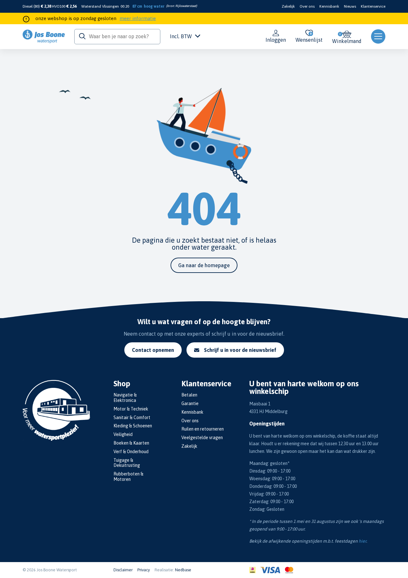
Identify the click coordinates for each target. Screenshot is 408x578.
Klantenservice (373, 6)
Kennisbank (329, 6)
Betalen (189, 394)
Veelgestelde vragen (202, 437)
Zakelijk (288, 6)
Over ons (307, 6)
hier (362, 541)
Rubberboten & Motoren (128, 476)
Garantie (190, 403)
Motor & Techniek (130, 408)
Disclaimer (123, 569)
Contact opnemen (153, 350)
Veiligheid (123, 434)
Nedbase (183, 569)
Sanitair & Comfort (131, 417)
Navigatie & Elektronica (125, 397)
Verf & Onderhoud (131, 451)
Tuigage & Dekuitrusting (126, 463)
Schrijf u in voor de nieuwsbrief (240, 350)
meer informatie (138, 18)
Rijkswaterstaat (185, 6)
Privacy (143, 569)
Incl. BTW (181, 36)
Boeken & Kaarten (131, 443)
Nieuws (350, 6)
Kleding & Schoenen (132, 425)
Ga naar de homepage (204, 265)
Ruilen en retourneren (202, 429)
